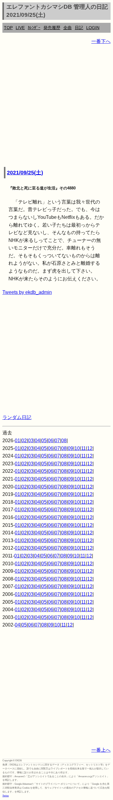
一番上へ (101, 750)
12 (90, 448)
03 (30, 440)
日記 (79, 27)
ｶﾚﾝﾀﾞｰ (34, 27)
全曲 (67, 27)
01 (17, 440)
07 (57, 440)
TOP (8, 27)
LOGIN (92, 27)
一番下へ (101, 41)
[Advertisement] (56, 106)
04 (37, 440)
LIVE (20, 27)
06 (50, 440)
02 (24, 440)
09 (70, 448)
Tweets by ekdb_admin (27, 292)
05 (44, 440)
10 (77, 448)
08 (64, 440)
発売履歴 (51, 27)
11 (83, 448)
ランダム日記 (16, 417)
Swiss (5, 795)
